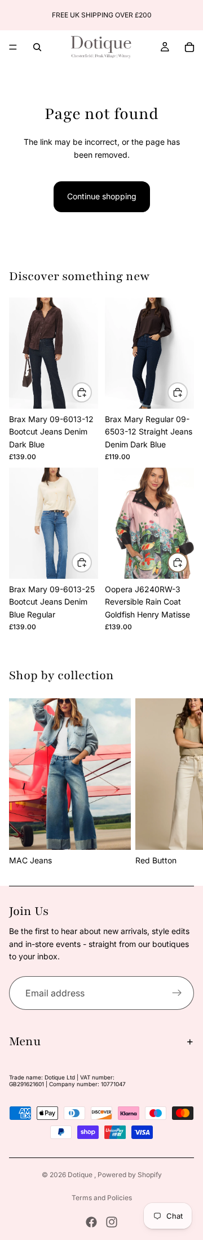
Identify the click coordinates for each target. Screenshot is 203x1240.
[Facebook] (91, 1222)
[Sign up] (177, 993)
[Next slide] (190, 15)
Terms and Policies (102, 1197)
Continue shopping (101, 196)
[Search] (37, 47)
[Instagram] (111, 1222)
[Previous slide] (12, 15)
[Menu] (13, 47)
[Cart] (189, 47)
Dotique (81, 1174)
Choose (91, 391)
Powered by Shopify (130, 1174)
